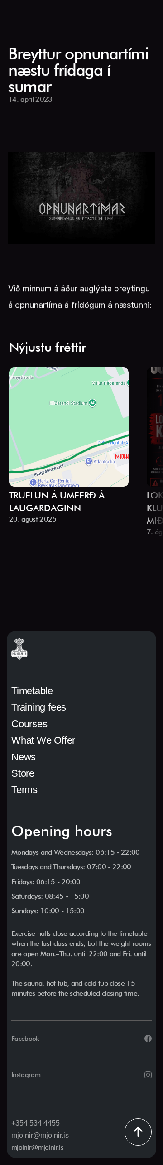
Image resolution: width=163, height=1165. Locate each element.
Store (22, 773)
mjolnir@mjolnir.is (40, 1135)
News (23, 757)
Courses (29, 724)
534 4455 (44, 1123)
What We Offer (43, 740)
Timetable (32, 690)
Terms (24, 789)
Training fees (38, 707)
